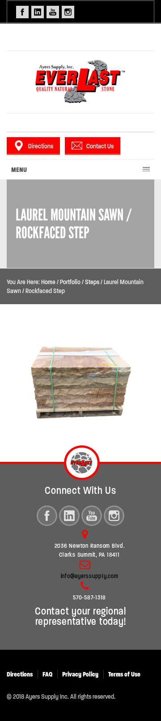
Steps (92, 282)
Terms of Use (124, 674)
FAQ (47, 674)
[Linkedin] (69, 515)
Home (48, 282)
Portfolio (70, 282)
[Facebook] (47, 515)
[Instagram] (114, 515)
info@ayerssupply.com (90, 576)
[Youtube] (91, 515)
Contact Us (100, 146)
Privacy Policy (80, 674)
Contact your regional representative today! (80, 616)
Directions (40, 146)
